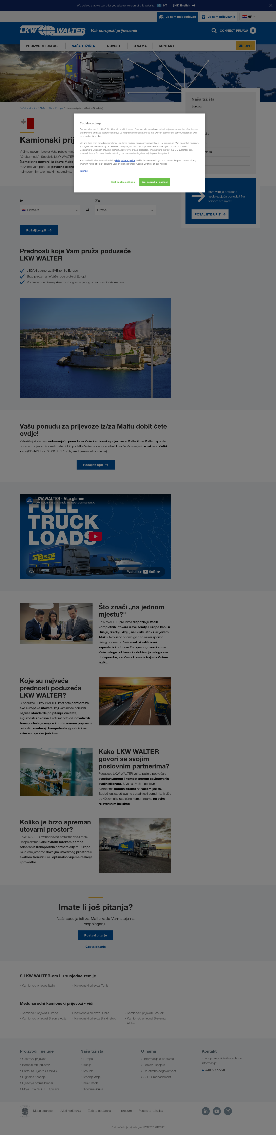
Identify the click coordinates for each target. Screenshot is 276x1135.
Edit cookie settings (123, 181)
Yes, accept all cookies (155, 181)
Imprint (83, 170)
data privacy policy (125, 160)
